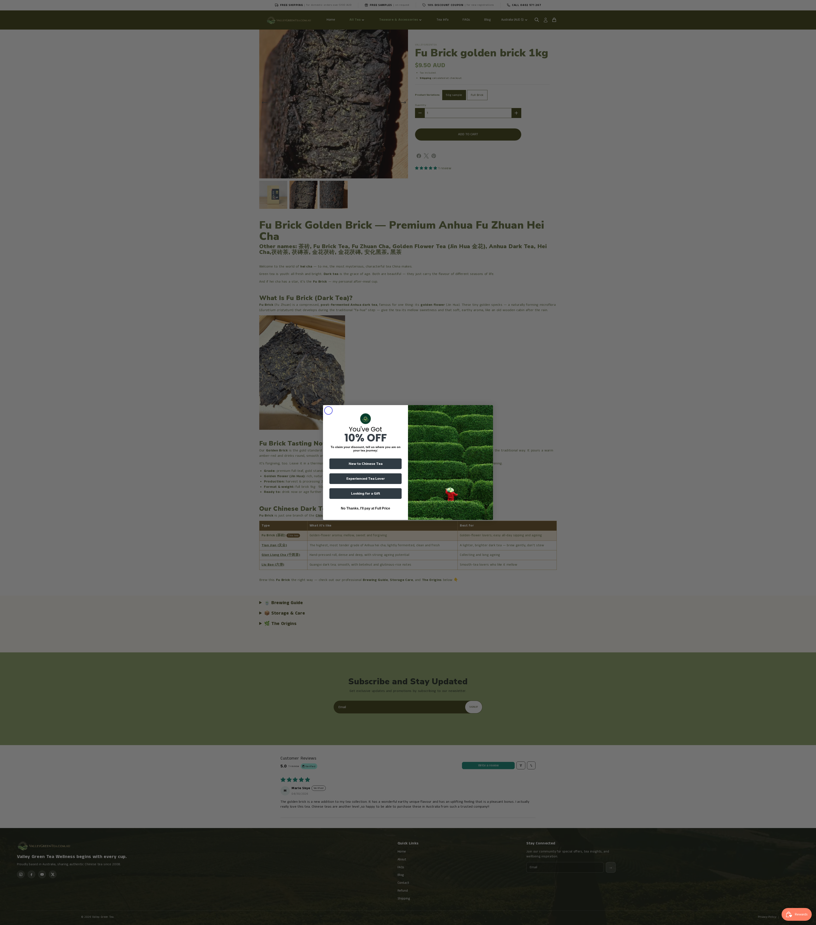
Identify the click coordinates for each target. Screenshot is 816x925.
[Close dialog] (328, 410)
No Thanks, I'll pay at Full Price (365, 508)
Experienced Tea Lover (365, 478)
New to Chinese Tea (365, 463)
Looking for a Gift (365, 493)
